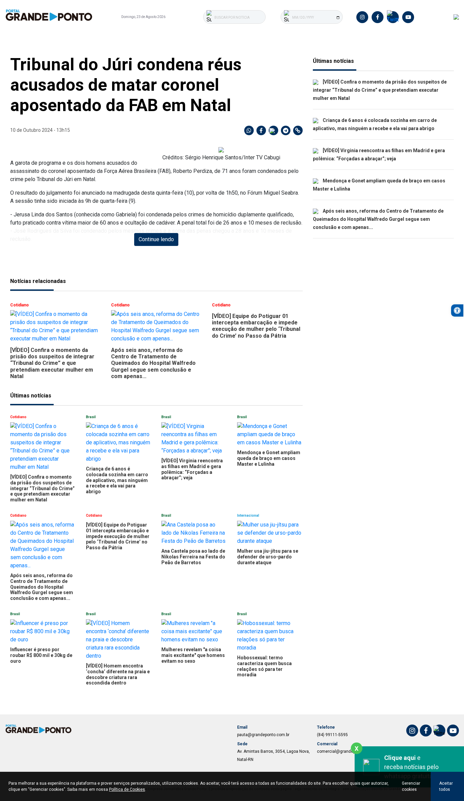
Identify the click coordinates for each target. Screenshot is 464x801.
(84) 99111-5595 (332, 734)
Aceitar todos (446, 786)
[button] (457, 310)
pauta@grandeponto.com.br (263, 734)
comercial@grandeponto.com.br (347, 751)
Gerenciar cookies (411, 786)
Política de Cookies (127, 789)
